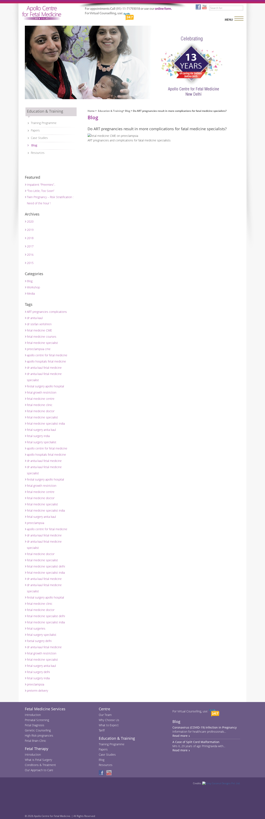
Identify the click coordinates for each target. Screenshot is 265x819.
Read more (180, 736)
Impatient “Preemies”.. (41, 185)
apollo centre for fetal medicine (47, 355)
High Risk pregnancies (39, 735)
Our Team (105, 715)
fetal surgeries (36, 628)
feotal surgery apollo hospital (45, 386)
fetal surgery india (38, 436)
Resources (38, 153)
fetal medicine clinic (39, 405)
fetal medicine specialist (42, 343)
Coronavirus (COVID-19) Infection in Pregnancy (204, 727)
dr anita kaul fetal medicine (44, 368)
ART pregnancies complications (47, 312)
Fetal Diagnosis (34, 725)
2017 (30, 246)
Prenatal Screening (37, 720)
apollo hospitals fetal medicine (46, 361)
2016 (30, 255)
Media (31, 293)
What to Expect (109, 725)
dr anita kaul (35, 318)
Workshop (33, 287)
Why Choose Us (109, 720)
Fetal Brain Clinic (35, 741)
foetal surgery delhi (39, 641)
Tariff (102, 730)
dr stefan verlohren (39, 324)
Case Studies (39, 138)
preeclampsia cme (39, 349)
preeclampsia (35, 523)
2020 (30, 221)
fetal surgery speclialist (41, 442)
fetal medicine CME (39, 330)
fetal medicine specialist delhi (46, 566)
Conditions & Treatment (40, 765)
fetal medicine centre (40, 399)
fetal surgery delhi (38, 672)
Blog (34, 145)
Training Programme (44, 123)
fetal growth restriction (41, 392)
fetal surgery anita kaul (41, 430)
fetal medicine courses (41, 336)
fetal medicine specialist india (46, 423)
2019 (30, 230)
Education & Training (110, 111)
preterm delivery (37, 691)
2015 (30, 263)
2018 (30, 238)
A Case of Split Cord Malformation (195, 742)
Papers (35, 130)
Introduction (33, 715)
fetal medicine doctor (40, 411)
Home (91, 111)
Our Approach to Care (39, 770)
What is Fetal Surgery (38, 760)
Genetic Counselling (38, 730)
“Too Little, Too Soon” (40, 191)
